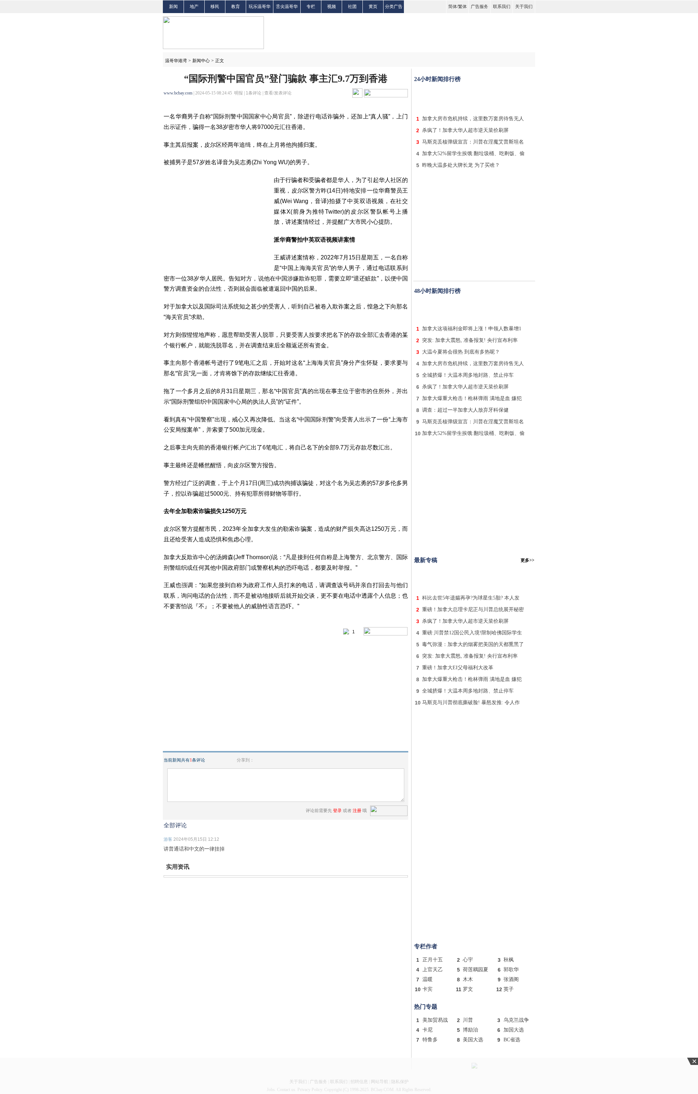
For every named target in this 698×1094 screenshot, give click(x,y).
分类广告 (393, 6)
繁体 (462, 6)
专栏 (310, 6)
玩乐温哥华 (259, 6)
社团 (352, 6)
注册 (357, 810)
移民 (214, 6)
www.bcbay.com (178, 93)
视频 (331, 6)
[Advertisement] (474, 97)
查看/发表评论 (278, 93)
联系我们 (501, 6)
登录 (337, 810)
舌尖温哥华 (287, 6)
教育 (235, 6)
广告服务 (479, 6)
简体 (452, 6)
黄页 (373, 6)
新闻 (173, 6)
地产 (194, 6)
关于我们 (524, 6)
